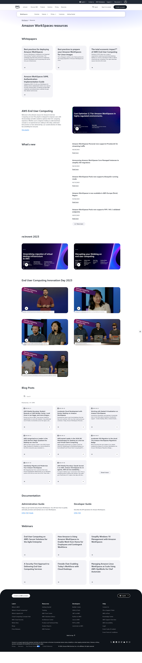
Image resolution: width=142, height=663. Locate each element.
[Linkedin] (116, 642)
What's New (15, 623)
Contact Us (106, 607)
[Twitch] (121, 642)
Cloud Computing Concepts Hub (21, 616)
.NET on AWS (76, 613)
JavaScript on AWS (77, 626)
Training (44, 610)
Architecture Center (47, 619)
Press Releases (16, 629)
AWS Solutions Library (48, 616)
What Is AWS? (16, 607)
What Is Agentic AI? (17, 613)
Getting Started (46, 607)
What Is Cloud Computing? (19, 610)
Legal (104, 626)
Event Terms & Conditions (110, 632)
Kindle (31, 513)
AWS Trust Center (47, 613)
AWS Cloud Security (17, 619)
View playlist (25, 130)
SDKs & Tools (76, 610)
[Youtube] (124, 642)
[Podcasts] (127, 642)
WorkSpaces (25, 20)
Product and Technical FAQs (50, 623)
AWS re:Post (106, 613)
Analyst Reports (46, 626)
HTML (23, 513)
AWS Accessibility (108, 623)
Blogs (13, 626)
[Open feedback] (140, 331)
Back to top (70, 635)
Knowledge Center (108, 616)
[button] (34, 7)
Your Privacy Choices (31, 646)
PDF (27, 513)
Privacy (13, 646)
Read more (75, 153)
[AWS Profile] (125, 2)
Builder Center (76, 607)
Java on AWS (76, 619)
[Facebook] (113, 642)
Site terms (20, 646)
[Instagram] (119, 642)
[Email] (129, 642)
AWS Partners (46, 629)
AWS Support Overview (109, 619)
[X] (111, 642)
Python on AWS (76, 616)
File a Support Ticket (108, 610)
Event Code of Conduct (109, 629)
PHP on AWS (76, 623)
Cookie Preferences (47, 646)
